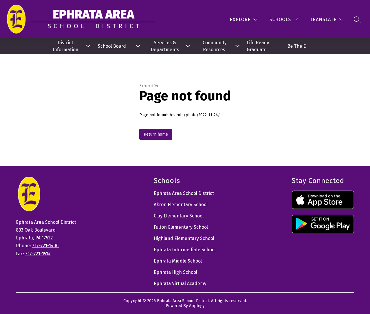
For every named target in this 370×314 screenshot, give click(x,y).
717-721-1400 (45, 245)
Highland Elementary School (184, 238)
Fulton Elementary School (181, 227)
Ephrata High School (175, 272)
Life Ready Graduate (258, 46)
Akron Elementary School (181, 204)
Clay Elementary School (179, 216)
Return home (156, 134)
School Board (112, 46)
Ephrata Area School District (184, 193)
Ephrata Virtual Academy (180, 283)
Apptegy (197, 305)
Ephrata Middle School (178, 261)
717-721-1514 (38, 253)
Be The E (296, 46)
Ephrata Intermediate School (185, 249)
